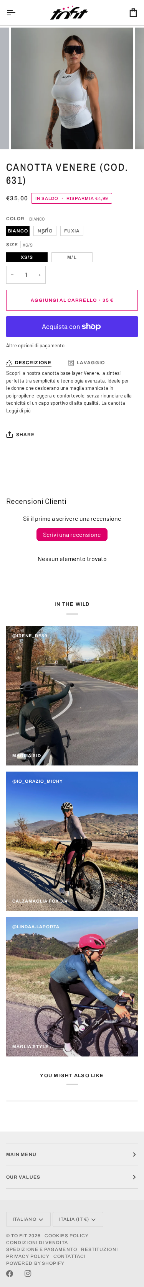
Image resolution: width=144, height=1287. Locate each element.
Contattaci (69, 1256)
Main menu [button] (21, 1154)
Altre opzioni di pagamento (35, 345)
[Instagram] (28, 1273)
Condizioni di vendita (37, 1242)
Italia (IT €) (74, 1219)
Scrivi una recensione (72, 534)
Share (25, 434)
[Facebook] (9, 1273)
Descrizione (33, 362)
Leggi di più (18, 410)
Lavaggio (91, 362)
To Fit (19, 1235)
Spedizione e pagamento (41, 1249)
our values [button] (23, 1177)
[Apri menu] (17, 12)
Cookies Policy (67, 1235)
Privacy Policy (28, 1256)
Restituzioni (99, 1249)
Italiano (24, 1219)
